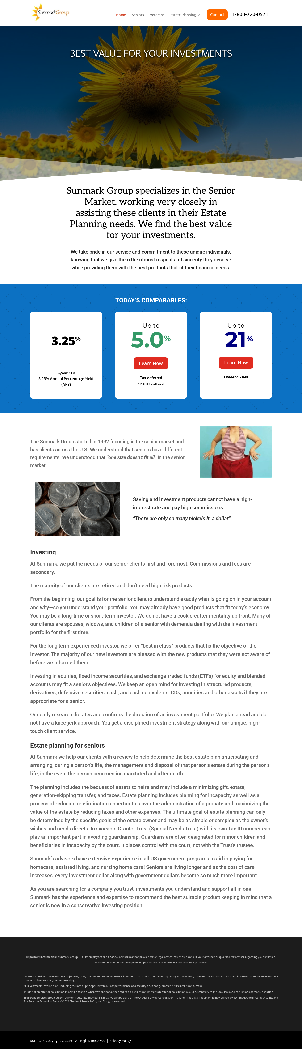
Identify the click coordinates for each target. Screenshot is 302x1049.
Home (121, 15)
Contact (217, 14)
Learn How (151, 363)
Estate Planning (183, 15)
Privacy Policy (120, 1040)
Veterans (157, 15)
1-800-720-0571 (250, 14)
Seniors (138, 15)
